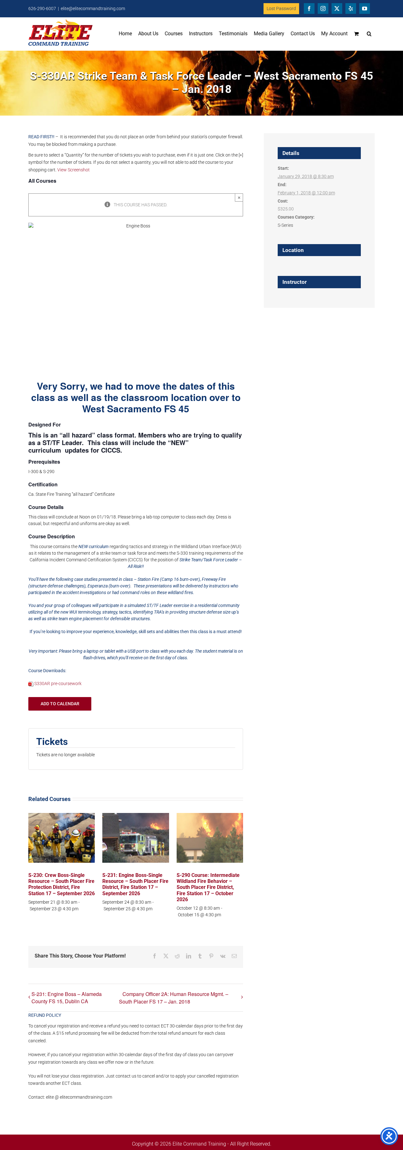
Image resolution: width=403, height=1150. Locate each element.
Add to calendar (60, 703)
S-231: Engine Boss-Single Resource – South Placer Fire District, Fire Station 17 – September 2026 (135, 884)
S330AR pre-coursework (58, 683)
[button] (369, 33)
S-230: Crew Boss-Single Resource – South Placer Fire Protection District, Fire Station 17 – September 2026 (61, 884)
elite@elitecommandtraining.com (93, 8)
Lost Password (281, 8)
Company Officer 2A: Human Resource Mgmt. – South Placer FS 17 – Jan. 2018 (173, 997)
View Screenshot (73, 169)
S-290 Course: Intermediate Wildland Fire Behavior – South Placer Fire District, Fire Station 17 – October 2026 (208, 887)
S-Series (285, 225)
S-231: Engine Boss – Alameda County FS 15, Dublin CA (66, 997)
